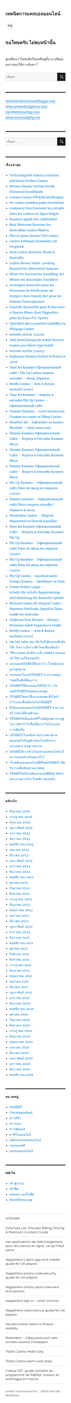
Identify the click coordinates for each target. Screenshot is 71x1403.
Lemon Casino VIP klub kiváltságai (36, 197)
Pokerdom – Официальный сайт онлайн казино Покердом (32, 1340)
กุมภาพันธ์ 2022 (21, 926)
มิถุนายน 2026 (19, 822)
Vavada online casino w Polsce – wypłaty (30, 1326)
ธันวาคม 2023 (19, 839)
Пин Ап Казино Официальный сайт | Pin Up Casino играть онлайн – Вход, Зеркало (35, 372)
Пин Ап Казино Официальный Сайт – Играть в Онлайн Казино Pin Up (36, 532)
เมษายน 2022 (19, 915)
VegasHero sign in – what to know (32, 1301)
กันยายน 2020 (19, 1020)
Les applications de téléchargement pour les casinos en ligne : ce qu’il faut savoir (35, 1246)
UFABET (15, 1107)
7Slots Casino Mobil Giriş (24, 1351)
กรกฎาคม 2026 (20, 817)
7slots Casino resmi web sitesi (29, 1361)
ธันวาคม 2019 (19, 1069)
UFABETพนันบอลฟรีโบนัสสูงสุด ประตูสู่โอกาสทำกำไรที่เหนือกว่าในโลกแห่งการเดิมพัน (36, 724)
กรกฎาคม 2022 (20, 899)
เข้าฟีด (14, 1189)
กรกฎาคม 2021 (20, 965)
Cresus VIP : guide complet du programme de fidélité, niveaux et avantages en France (32, 1375)
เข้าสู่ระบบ (16, 1183)
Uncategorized (20, 1112)
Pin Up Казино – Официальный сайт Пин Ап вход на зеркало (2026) (35, 488)
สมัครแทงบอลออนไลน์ (25, 1140)
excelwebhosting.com (23, 112)
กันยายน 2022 (19, 888)
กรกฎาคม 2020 (20, 1031)
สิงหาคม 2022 (19, 894)
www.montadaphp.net (23, 117)
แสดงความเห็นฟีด (21, 1194)
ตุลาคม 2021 (18, 948)
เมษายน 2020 (19, 1047)
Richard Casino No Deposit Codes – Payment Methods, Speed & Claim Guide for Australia (36, 608)
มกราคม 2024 (19, 833)
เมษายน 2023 (19, 850)
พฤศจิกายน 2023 (21, 844)
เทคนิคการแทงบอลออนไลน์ (33, 13)
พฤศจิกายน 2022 (21, 877)
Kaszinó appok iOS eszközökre (33, 219)
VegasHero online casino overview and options (32, 1289)
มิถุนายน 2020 (19, 1036)
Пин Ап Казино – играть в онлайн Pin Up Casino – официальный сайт (31, 400)
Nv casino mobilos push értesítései (36, 203)
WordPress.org (20, 1200)
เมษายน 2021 (19, 981)
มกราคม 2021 (19, 998)
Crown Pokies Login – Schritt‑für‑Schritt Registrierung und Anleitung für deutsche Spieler (36, 592)
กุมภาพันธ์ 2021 (20, 992)
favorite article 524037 (27, 334)
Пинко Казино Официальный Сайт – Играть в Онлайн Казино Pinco (36, 438)
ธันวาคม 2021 (19, 937)
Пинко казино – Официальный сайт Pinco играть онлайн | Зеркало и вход (36, 504)
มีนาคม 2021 (18, 987)
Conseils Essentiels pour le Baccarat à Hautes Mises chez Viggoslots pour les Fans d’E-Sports (37, 312)
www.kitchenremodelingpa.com (30, 101)
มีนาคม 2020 (19, 1053)
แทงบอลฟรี (17, 1145)
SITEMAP (13, 1218)
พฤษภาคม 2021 (20, 976)
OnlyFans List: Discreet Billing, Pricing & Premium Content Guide (35, 1230)
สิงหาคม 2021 (19, 959)
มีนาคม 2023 (18, 855)
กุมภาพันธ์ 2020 (21, 1058)
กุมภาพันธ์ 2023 (20, 861)
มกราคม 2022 (19, 932)
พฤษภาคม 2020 (21, 1042)
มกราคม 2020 (19, 1064)
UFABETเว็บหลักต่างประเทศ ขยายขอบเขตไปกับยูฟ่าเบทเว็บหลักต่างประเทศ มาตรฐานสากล (33, 740)
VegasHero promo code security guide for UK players (31, 1275)
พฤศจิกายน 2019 (21, 1075)
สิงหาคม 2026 (19, 811)
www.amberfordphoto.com (27, 106)
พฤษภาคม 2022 (21, 910)
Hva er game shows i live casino (34, 236)
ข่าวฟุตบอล (17, 1129)
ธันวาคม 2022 (19, 872)
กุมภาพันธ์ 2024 (21, 828)
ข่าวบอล (15, 1123)
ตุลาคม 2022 (18, 883)
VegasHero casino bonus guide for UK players (35, 1312)
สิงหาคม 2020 (19, 1025)
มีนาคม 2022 (19, 921)
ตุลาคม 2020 (18, 1014)
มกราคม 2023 (19, 866)
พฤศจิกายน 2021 (21, 943)
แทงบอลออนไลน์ (21, 1151)
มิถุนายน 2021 (19, 970)
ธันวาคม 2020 (19, 1003)
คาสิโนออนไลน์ (20, 1134)
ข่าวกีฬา (15, 1118)
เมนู (10, 25)
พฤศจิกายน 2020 (21, 1009)
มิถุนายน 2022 (19, 905)
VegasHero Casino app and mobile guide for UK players (33, 1262)
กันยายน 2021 (19, 954)
